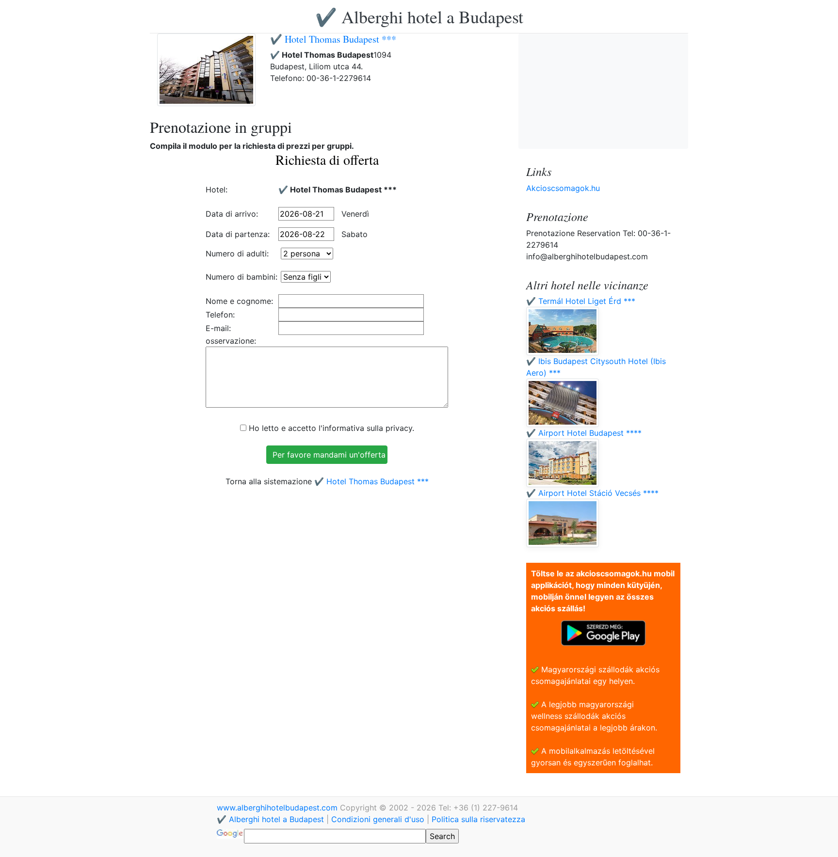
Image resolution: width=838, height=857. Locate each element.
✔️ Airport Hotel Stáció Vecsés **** (592, 493)
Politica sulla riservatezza (478, 819)
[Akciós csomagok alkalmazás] (603, 632)
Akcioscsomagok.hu (563, 188)
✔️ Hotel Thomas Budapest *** (333, 39)
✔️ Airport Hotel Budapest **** (584, 433)
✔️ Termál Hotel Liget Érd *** (580, 301)
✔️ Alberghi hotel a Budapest (419, 16)
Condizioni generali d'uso (377, 819)
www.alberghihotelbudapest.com (278, 807)
